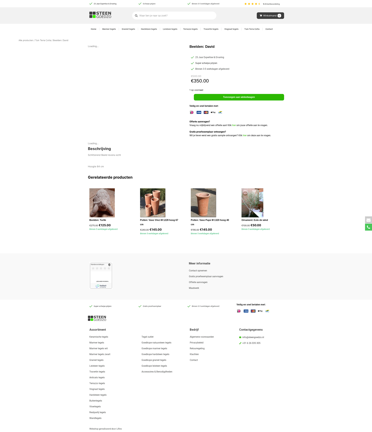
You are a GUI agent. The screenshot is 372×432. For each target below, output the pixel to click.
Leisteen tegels (170, 29)
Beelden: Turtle (97, 220)
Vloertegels (95, 406)
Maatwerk (194, 288)
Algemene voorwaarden (202, 336)
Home (93, 29)
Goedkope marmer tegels (154, 348)
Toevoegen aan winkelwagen (239, 97)
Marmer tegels (109, 29)
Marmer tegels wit (98, 348)
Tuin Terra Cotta (252, 29)
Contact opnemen (198, 270)
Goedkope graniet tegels (154, 360)
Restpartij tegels (97, 412)
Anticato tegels (97, 377)
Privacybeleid (196, 342)
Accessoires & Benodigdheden (157, 371)
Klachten (194, 354)
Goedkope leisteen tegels (154, 365)
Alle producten (26, 40)
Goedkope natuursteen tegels (156, 342)
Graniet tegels (128, 29)
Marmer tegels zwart (99, 354)
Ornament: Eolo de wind (255, 220)
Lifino (119, 428)
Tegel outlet (147, 336)
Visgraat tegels (231, 29)
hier (234, 125)
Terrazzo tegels (190, 29)
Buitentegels (95, 400)
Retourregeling (197, 348)
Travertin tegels (211, 29)
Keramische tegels (98, 336)
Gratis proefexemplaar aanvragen (206, 276)
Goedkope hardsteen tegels (155, 354)
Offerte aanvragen (198, 282)
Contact (269, 29)
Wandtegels (95, 418)
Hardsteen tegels (149, 29)
